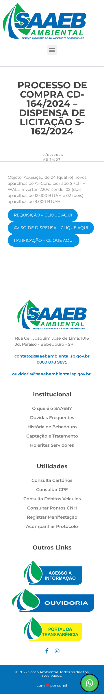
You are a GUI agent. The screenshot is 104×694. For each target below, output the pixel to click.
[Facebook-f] (47, 651)
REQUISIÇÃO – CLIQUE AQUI (43, 215)
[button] (52, 50)
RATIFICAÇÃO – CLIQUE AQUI (44, 240)
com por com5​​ (52, 685)
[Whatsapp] (89, 683)
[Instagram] (57, 651)
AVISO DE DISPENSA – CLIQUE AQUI (51, 227)
